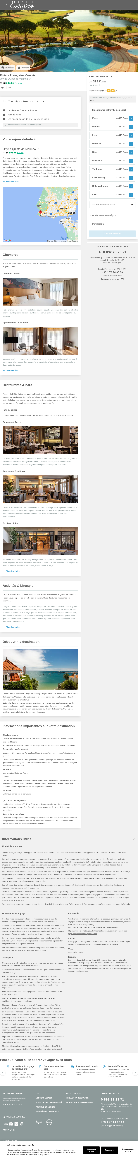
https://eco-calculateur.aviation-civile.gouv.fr (43, 1049)
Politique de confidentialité (49, 1103)
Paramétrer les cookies (47, 1112)
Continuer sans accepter (128, 1150)
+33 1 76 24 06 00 (112, 272)
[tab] (112, 110)
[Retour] (6, 5)
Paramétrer (109, 1150)
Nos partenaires (14, 1150)
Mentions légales (44, 1098)
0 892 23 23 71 (114, 252)
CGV (37, 1093)
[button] (40, 181)
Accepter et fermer (91, 1150)
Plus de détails (13, 181)
